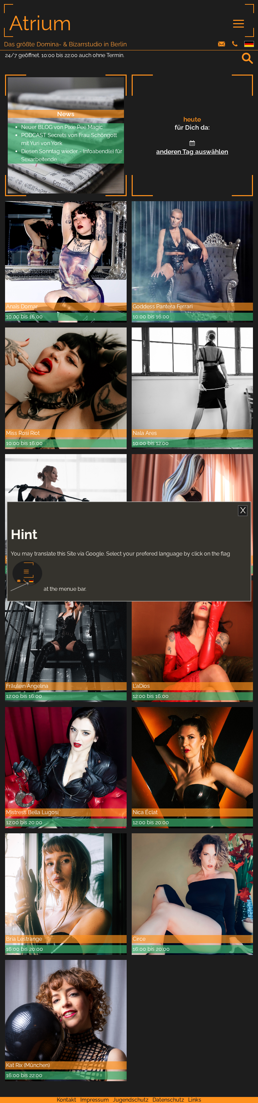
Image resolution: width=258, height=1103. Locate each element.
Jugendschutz (130, 1100)
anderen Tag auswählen (192, 151)
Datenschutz (168, 1100)
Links (194, 1100)
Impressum (94, 1100)
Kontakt (66, 1100)
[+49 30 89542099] (235, 44)
